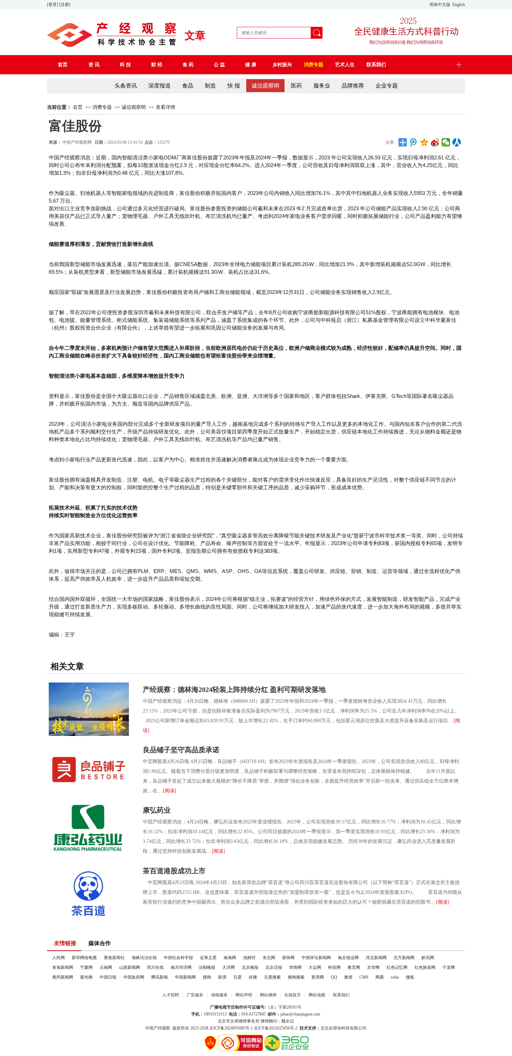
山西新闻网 (129, 967)
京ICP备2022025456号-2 (275, 1028)
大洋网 (228, 967)
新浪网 (317, 977)
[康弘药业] (89, 830)
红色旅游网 (424, 967)
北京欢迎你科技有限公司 (343, 1028)
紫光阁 (86, 977)
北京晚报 (250, 967)
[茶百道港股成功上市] (89, 890)
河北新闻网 (376, 957)
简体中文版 (440, 4)
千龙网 (448, 967)
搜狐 (410, 977)
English (458, 4)
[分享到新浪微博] (435, 142)
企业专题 (386, 86)
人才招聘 (170, 995)
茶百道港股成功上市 (174, 871)
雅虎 (348, 977)
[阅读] (169, 790)
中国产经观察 (157, 1028)
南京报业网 (348, 957)
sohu (395, 977)
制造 (210, 86)
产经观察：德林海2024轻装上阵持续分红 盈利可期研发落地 (234, 689)
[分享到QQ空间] (424, 142)
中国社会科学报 (178, 957)
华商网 (295, 967)
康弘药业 (157, 810)
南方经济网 (181, 967)
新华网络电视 (84, 957)
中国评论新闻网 (316, 957)
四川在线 (155, 967)
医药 (296, 86)
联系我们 (341, 995)
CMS (364, 977)
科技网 (334, 967)
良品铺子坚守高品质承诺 (181, 750)
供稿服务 (219, 995)
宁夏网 (86, 967)
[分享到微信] (446, 142)
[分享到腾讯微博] (413, 142)
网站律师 (268, 995)
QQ (334, 977)
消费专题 (102, 107)
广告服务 (195, 995)
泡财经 (249, 957)
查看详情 (165, 107)
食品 (187, 86)
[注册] (65, 4)
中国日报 (108, 977)
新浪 (222, 977)
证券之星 (208, 957)
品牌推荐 (353, 86)
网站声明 (243, 995)
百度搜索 (272, 977)
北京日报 (273, 967)
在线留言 (292, 995)
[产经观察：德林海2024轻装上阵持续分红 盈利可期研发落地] (89, 709)
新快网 (288, 957)
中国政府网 (133, 977)
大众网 (315, 967)
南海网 (230, 957)
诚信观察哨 (265, 86)
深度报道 (159, 86)
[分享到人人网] (456, 142)
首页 (78, 107)
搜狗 (207, 977)
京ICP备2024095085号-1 (231, 1028)
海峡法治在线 (144, 957)
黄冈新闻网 (62, 977)
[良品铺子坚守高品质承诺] (89, 769)
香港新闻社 (114, 957)
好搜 (253, 977)
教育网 (354, 967)
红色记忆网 (397, 967)
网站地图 (317, 995)
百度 (237, 977)
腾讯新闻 (159, 977)
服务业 (321, 86)
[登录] (53, 4)
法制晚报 (207, 967)
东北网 (269, 957)
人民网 (58, 957)
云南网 (106, 967)
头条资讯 (126, 86)
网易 (379, 977)
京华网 (373, 967)
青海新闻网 (62, 967)
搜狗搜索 (296, 977)
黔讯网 (427, 957)
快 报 (233, 86)
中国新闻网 (185, 977)
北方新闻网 (404, 957)
